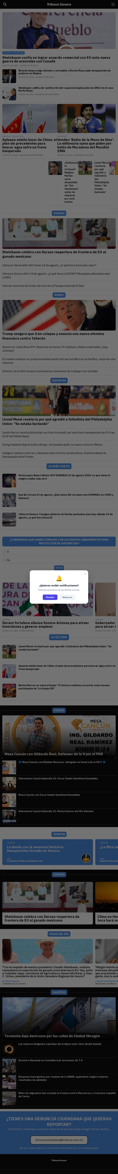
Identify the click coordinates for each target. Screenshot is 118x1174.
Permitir (50, 597)
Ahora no (67, 597)
